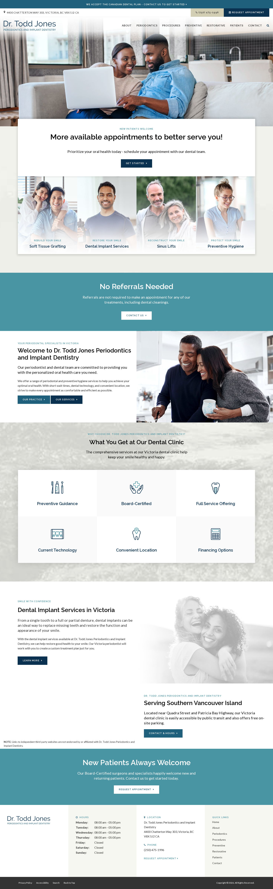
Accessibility (42, 882)
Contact (255, 25)
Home (215, 822)
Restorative (216, 25)
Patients (236, 25)
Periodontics (146, 25)
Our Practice (32, 399)
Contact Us (135, 315)
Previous (3, 70)
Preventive (193, 25)
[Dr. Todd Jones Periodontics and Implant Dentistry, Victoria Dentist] (28, 819)
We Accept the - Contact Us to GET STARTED (135, 4)
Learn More (31, 660)
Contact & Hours (162, 733)
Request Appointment (248, 12)
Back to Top (69, 882)
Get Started (135, 163)
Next (270, 70)
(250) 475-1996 (209, 12)
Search (266, 28)
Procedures (171, 25)
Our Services (65, 399)
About (127, 25)
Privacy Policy (25, 882)
